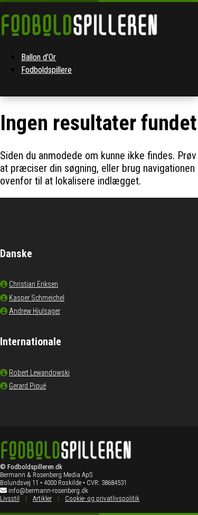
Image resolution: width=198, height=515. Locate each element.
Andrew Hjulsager (34, 311)
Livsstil (10, 498)
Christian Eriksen (33, 284)
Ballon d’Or (38, 57)
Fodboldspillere (46, 70)
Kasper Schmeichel (36, 298)
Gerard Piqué (27, 386)
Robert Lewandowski (39, 372)
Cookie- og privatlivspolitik (102, 498)
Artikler (42, 498)
